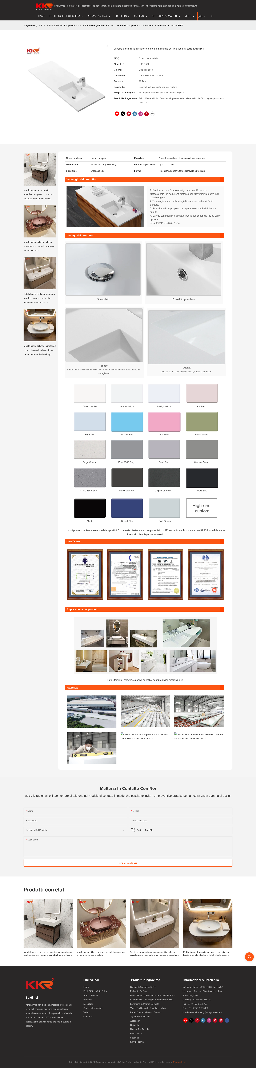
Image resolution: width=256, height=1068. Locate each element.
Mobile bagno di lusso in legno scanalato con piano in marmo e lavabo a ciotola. (39, 246)
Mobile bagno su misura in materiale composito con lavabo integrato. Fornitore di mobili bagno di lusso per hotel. (39, 195)
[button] (199, 16)
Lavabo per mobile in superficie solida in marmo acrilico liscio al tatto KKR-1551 (146, 25)
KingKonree (29, 25)
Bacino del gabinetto (94, 25)
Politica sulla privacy (162, 1062)
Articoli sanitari (46, 25)
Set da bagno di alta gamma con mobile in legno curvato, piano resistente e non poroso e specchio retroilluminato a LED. (39, 299)
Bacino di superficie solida (68, 25)
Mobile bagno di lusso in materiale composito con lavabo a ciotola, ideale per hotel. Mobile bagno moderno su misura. (40, 351)
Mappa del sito (180, 1062)
